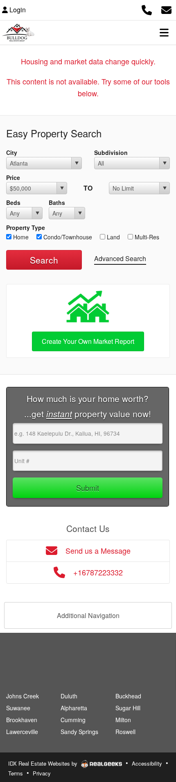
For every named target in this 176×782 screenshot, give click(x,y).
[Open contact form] (166, 9)
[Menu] (164, 32)
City (11, 152)
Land (112, 237)
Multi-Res (146, 237)
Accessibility (147, 763)
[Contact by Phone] (147, 9)
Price (13, 177)
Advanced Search (120, 258)
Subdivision (111, 152)
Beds (13, 202)
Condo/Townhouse (67, 237)
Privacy (42, 773)
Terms (15, 773)
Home (20, 237)
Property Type (25, 227)
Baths (57, 202)
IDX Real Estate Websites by (43, 763)
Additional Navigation (88, 615)
